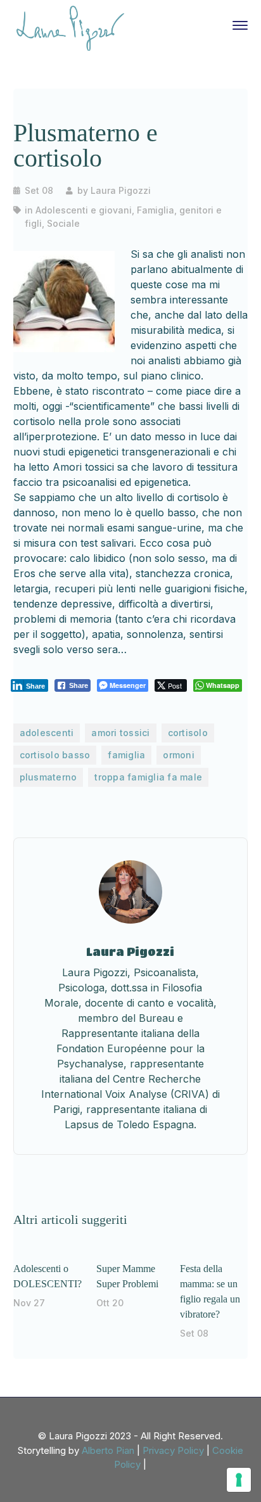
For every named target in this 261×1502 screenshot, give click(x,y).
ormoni (178, 754)
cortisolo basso (55, 754)
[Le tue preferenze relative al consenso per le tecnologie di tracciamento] (239, 1480)
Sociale (63, 223)
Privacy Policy (173, 1450)
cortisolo (188, 732)
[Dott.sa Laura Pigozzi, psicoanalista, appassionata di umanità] (70, 27)
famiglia (126, 754)
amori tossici (120, 732)
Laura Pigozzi (121, 190)
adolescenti (47, 732)
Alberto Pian (108, 1450)
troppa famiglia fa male (148, 777)
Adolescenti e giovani (83, 210)
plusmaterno (48, 777)
